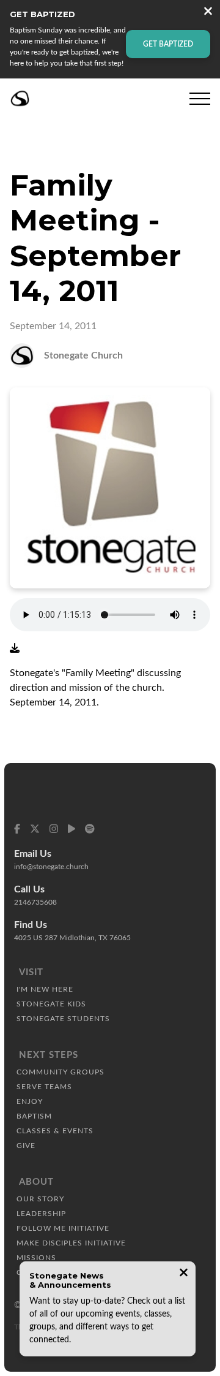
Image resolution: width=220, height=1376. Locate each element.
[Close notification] (183, 1274)
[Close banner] (208, 12)
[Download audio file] (15, 648)
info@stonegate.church (51, 866)
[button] (199, 98)
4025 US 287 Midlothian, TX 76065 (72, 937)
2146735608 (35, 902)
